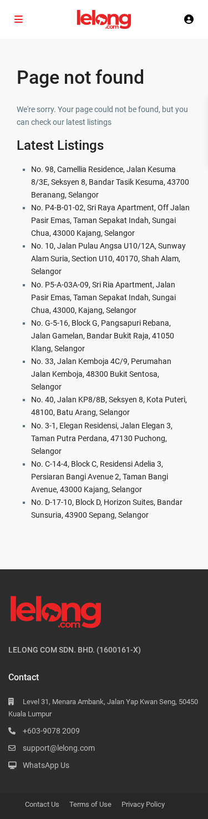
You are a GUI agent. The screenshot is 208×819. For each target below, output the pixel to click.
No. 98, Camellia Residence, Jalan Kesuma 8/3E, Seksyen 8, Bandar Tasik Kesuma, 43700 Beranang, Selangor (110, 182)
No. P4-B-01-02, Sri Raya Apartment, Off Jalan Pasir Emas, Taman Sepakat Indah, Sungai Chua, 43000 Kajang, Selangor (110, 220)
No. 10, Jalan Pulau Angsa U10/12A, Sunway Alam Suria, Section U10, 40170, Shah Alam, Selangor (108, 258)
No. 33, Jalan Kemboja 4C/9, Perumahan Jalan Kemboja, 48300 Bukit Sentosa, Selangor (101, 374)
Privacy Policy (143, 804)
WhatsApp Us (46, 765)
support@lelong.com (59, 748)
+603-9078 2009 (51, 730)
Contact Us (42, 804)
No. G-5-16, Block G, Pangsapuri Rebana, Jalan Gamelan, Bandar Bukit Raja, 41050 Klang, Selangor (102, 335)
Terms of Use (90, 804)
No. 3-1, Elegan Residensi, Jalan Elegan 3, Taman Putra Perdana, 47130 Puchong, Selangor (102, 438)
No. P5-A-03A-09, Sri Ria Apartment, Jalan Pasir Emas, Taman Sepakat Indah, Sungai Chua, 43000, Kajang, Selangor (103, 297)
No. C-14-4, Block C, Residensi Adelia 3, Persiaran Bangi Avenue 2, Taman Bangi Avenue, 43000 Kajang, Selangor (99, 476)
